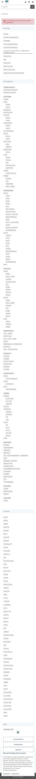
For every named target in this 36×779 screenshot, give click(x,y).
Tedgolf (6, 682)
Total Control (7, 692)
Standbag (6, 366)
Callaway (8, 178)
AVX (7, 425)
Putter (5, 154)
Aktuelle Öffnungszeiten (11, 37)
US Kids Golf (7, 702)
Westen (8, 259)
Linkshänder (9, 384)
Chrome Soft (9, 398)
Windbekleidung (11, 230)
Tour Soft (8, 433)
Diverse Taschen (9, 361)
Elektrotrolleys (8, 491)
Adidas (8, 274)
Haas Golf (6, 591)
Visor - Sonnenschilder (10, 349)
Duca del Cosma (11, 281)
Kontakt (6, 34)
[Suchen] (32, 7)
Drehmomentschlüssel (10, 90)
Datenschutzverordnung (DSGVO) (14, 73)
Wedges (6, 176)
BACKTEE (6, 527)
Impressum (6, 773)
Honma (6, 598)
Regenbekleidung (11, 217)
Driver (5, 102)
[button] (25, 2)
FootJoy (8, 287)
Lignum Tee (7, 611)
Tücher (6, 500)
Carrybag (6, 356)
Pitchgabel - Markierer (10, 460)
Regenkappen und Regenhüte (13, 344)
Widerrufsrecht (8, 66)
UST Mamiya (7, 705)
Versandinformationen (10, 47)
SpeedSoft (9, 414)
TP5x (7, 419)
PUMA (5, 655)
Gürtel (8, 195)
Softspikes (7, 672)
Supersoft (9, 404)
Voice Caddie (7, 709)
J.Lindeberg (7, 604)
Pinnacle (6, 406)
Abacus (6, 517)
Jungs (7, 144)
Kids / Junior (7, 141)
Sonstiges (6, 474)
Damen (8, 104)
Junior (5, 264)
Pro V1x (8, 430)
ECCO (5, 564)
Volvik (5, 438)
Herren (8, 107)
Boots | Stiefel (10, 276)
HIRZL (5, 594)
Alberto (6, 523)
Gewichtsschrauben (10, 92)
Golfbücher (7, 450)
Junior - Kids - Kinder (10, 338)
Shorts (8, 254)
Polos (7, 206)
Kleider (8, 203)
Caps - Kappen (8, 333)
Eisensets (6, 115)
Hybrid (6, 133)
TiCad (5, 685)
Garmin (6, 581)
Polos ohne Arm (10, 211)
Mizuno (8, 157)
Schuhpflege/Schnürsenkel (12, 468)
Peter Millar (7, 641)
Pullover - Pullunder (12, 214)
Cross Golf (7, 550)
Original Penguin (9, 635)
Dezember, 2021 (9, 729)
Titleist (6, 422)
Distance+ (9, 411)
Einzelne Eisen (8, 112)
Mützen (6, 341)
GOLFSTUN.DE (8, 584)
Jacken (8, 201)
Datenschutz (15, 773)
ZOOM (5, 716)
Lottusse (8, 292)
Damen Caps (7, 336)
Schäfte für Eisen (11, 173)
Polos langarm (10, 209)
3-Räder (6, 488)
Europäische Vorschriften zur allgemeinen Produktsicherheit (17, 51)
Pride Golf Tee (8, 652)
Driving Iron (7, 109)
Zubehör (6, 494)
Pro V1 (8, 427)
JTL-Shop (21, 776)
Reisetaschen (8, 364)
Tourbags (6, 369)
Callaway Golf (8, 544)
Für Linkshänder (9, 131)
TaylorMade (9, 168)
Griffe (5, 458)
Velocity (8, 435)
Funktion (8, 235)
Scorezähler (7, 471)
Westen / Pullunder (12, 227)
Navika (6, 625)
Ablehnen (18, 749)
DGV (5, 557)
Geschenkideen (8, 447)
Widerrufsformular (9, 69)
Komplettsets (8, 149)
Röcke (7, 219)
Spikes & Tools (8, 476)
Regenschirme (8, 463)
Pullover (8, 248)
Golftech (6, 588)
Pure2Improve (8, 658)
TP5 (7, 417)
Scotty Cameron (10, 165)
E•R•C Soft (9, 401)
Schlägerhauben (9, 466)
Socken (8, 225)
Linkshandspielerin (12, 378)
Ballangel (6, 445)
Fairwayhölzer (8, 123)
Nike (5, 628)
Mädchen (9, 146)
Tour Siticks (7, 695)
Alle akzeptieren (18, 739)
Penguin (6, 638)
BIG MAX (6, 530)
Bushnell (6, 540)
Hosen (8, 198)
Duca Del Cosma (9, 561)
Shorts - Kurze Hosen (12, 222)
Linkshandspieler (11, 389)
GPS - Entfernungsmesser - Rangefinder (16, 455)
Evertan (6, 567)
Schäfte (6, 170)
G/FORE (8, 289)
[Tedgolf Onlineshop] (7, 2)
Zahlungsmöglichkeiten (11, 44)
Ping (7, 162)
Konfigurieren (18, 744)
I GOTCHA (7, 601)
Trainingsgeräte (8, 482)
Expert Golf (7, 571)
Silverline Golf (8, 668)
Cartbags (6, 358)
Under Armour (8, 699)
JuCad (5, 608)
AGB (5, 59)
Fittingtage (7, 40)
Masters (6, 618)
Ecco (7, 284)
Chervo (6, 547)
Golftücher (7, 453)
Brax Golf (6, 537)
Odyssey (8, 160)
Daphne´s (7, 554)
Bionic (5, 534)
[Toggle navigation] (2, 1)
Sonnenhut (7, 346)
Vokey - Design (10, 186)
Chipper (6, 99)
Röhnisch (6, 662)
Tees (5, 479)
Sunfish (6, 675)
